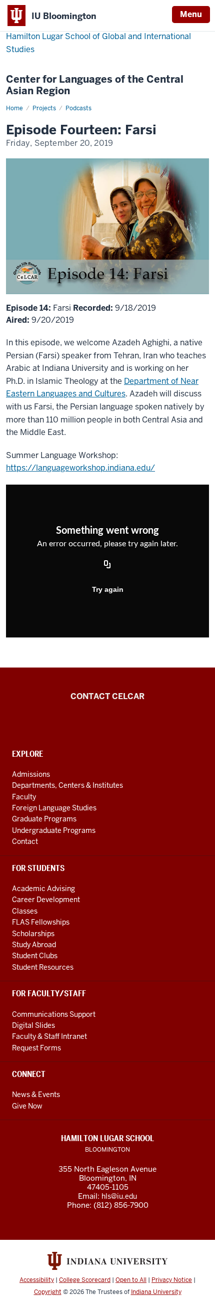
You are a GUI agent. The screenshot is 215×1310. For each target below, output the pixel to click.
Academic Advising (43, 888)
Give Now (27, 1106)
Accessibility (37, 1280)
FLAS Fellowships (41, 922)
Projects (44, 108)
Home (14, 108)
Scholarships (33, 933)
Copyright (48, 1292)
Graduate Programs (44, 818)
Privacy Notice (172, 1280)
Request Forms (36, 1047)
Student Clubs (35, 955)
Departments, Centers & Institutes (67, 785)
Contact (25, 841)
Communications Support (54, 1014)
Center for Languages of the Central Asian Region (95, 85)
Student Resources (43, 967)
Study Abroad (34, 944)
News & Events (36, 1094)
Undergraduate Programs (54, 830)
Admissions (31, 774)
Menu (191, 14)
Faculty (24, 796)
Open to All (131, 1280)
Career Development (46, 899)
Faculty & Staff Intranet (49, 1036)
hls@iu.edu (119, 1196)
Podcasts (79, 108)
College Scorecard (84, 1280)
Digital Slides (33, 1025)
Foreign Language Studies (54, 807)
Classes (25, 911)
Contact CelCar (107, 696)
